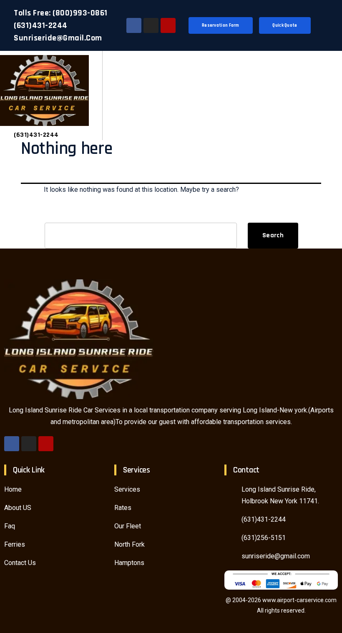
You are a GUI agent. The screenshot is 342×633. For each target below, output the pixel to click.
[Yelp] (168, 25)
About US (17, 508)
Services (127, 489)
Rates (122, 508)
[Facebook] (133, 25)
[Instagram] (150, 25)
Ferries (14, 544)
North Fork (129, 544)
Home (13, 489)
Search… (57, 213)
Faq (9, 526)
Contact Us (20, 563)
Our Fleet (127, 526)
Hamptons (129, 563)
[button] (329, 96)
